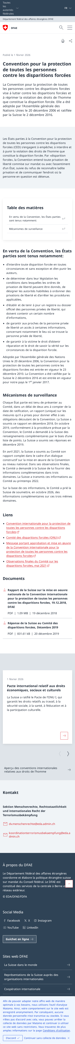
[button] (69, 884)
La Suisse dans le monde (20, 965)
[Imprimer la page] (63, 41)
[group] (37, 707)
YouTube (13, 927)
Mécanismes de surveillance (26, 228)
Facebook (13, 920)
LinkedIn (32, 927)
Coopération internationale (22, 989)
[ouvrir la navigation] (70, 27)
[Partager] (70, 41)
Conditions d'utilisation (56, 1030)
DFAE (14, 28)
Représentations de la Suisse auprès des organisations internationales (31, 977)
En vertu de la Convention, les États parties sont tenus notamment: (35, 218)
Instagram (45, 920)
